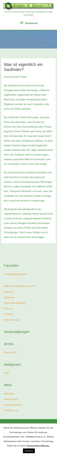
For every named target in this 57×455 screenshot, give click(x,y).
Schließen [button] (29, 450)
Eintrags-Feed (10, 399)
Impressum (9, 297)
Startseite (8, 291)
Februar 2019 (10, 352)
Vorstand (8, 314)
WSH (6, 373)
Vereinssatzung (11, 319)
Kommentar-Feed (12, 404)
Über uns (8, 308)
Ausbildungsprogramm (15, 274)
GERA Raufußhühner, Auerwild (20, 286)
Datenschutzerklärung (14, 302)
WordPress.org (11, 410)
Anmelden (9, 393)
